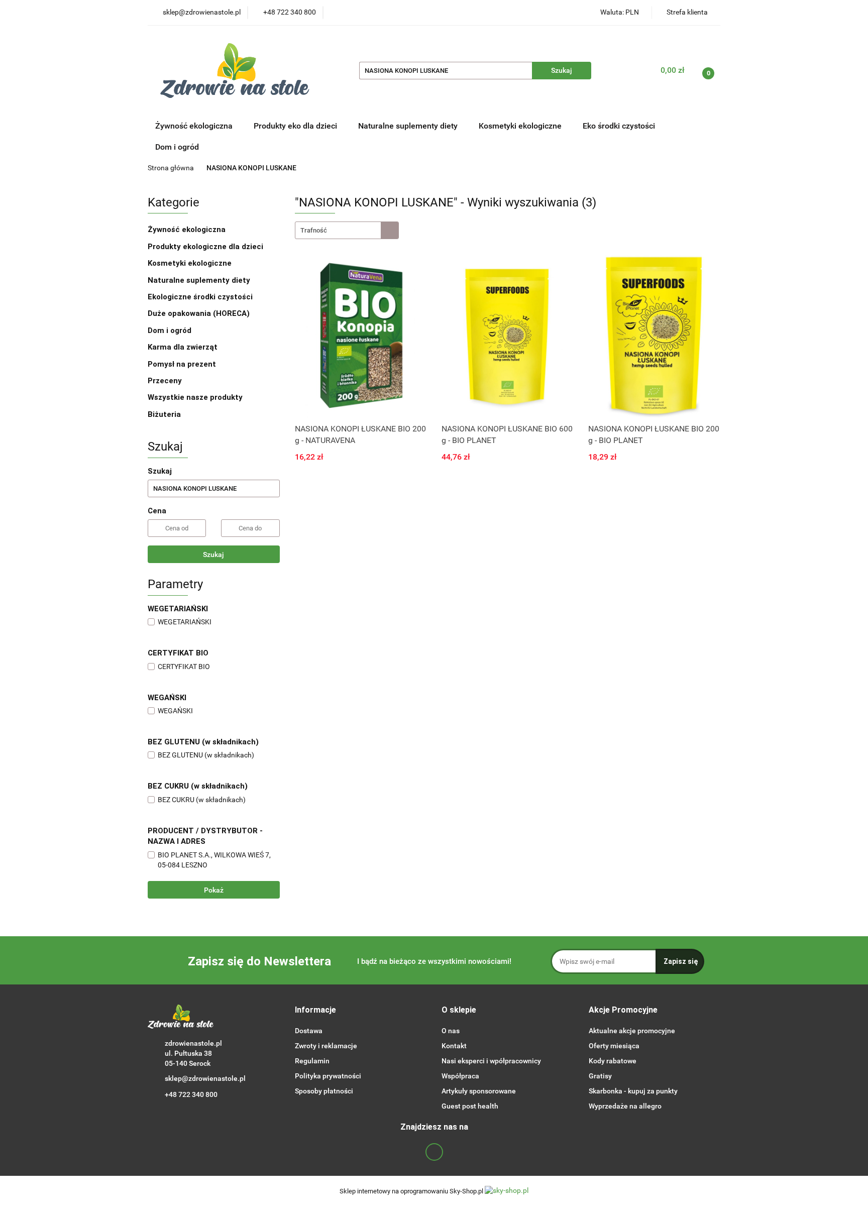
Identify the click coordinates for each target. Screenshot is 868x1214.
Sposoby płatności (324, 1091)
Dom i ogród (177, 147)
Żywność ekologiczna (188, 229)
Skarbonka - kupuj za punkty (633, 1091)
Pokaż (214, 890)
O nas (451, 1031)
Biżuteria (164, 414)
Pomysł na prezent (182, 364)
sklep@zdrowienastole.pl (205, 1078)
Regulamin (312, 1061)
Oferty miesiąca (614, 1046)
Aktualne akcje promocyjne (632, 1031)
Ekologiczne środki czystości (201, 296)
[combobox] (347, 230)
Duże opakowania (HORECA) (200, 313)
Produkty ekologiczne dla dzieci (206, 246)
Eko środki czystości (620, 126)
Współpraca (460, 1076)
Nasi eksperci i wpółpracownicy (491, 1061)
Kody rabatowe (612, 1061)
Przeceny (165, 380)
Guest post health (470, 1106)
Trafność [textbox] (313, 230)
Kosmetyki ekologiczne (521, 126)
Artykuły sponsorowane (479, 1091)
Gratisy (600, 1076)
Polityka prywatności (328, 1076)
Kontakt (454, 1046)
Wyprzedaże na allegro (625, 1106)
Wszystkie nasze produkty (196, 397)
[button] (315, 1010)
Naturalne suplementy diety (409, 126)
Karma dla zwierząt (184, 347)
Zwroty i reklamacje (326, 1046)
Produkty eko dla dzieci (296, 126)
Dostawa (308, 1031)
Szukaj (213, 554)
